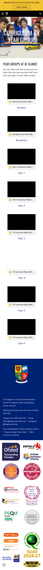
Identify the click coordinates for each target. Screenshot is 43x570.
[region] (21, 5)
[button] (2, 14)
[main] (21, 37)
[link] (21, 93)
